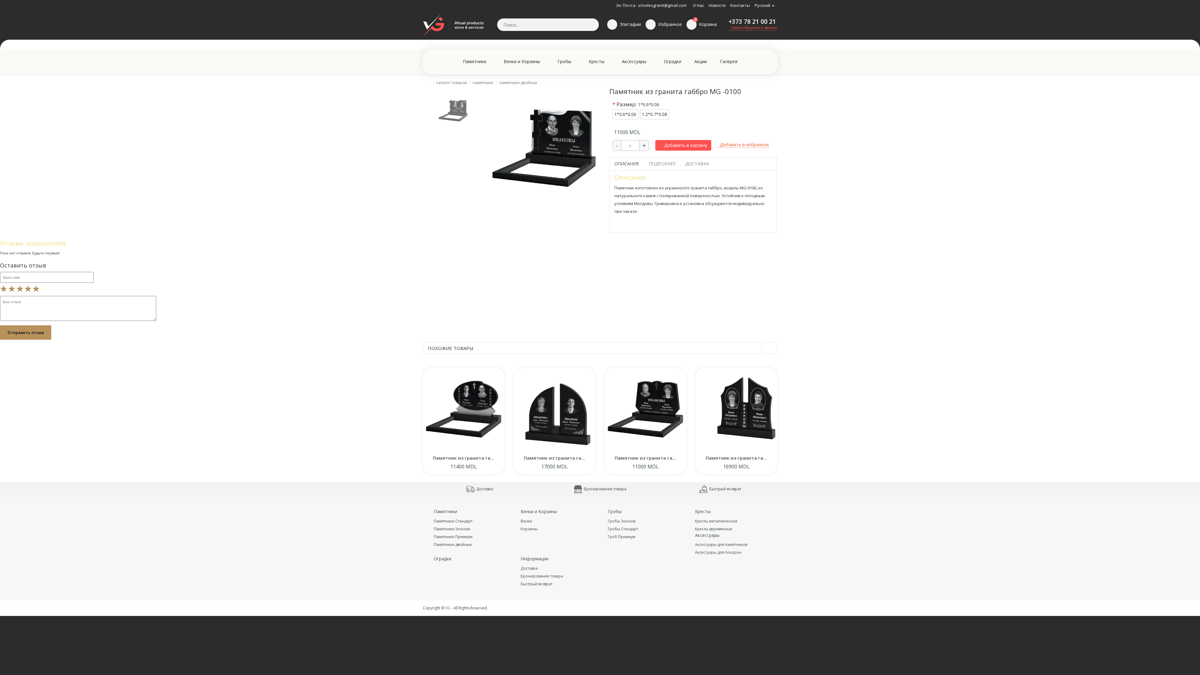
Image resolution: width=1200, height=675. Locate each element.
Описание (626, 164)
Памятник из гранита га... (463, 458)
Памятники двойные (518, 82)
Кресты (597, 61)
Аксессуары (635, 61)
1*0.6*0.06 (625, 114)
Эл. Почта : (626, 5)
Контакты (740, 5)
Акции (700, 61)
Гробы (565, 61)
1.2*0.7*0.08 (654, 114)
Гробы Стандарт (623, 529)
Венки (526, 521)
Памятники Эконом (452, 529)
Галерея (729, 61)
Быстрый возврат (724, 489)
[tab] (453, 109)
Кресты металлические (716, 521)
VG (447, 608)
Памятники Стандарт (453, 521)
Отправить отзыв (26, 332)
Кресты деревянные (713, 529)
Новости (717, 5)
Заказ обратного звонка (753, 27)
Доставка (697, 164)
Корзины (529, 529)
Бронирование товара (604, 489)
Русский (763, 5)
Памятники (475, 61)
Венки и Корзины (522, 61)
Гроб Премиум (621, 536)
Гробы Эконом (622, 521)
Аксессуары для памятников (721, 544)
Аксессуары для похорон (718, 552)
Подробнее (662, 164)
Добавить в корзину (685, 145)
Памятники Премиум (453, 536)
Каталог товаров (452, 82)
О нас (698, 5)
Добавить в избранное (744, 145)
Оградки (672, 61)
